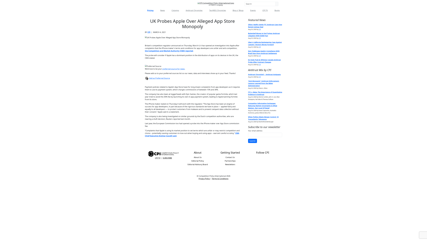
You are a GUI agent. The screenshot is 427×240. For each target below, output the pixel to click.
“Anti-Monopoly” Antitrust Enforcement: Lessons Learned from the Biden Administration (263, 83)
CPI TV (265, 10)
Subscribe (167, 158)
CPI (148, 32)
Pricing (150, 10)
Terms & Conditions (220, 178)
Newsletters (230, 164)
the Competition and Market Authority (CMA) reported (169, 51)
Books (277, 10)
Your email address (255, 131)
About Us (198, 157)
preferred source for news (173, 69)
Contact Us (230, 157)
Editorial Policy (197, 161)
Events (253, 10)
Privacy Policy (204, 178)
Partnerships (230, 161)
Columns (175, 10)
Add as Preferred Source (159, 78)
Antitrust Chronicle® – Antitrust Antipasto (264, 74)
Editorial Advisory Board (198, 164)
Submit (253, 141)
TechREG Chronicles (217, 10)
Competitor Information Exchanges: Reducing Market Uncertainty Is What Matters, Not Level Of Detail (262, 105)
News (162, 10)
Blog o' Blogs (238, 10)
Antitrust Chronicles (194, 10)
